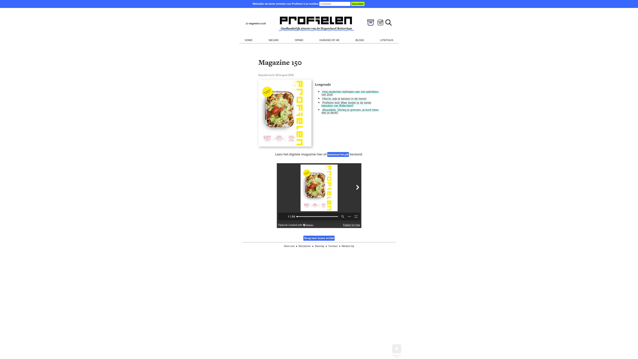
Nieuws (274, 40)
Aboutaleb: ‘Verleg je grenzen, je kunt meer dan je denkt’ (350, 111)
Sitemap (319, 246)
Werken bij (348, 246)
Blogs (360, 40)
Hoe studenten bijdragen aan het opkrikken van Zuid (350, 93)
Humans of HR (329, 40)
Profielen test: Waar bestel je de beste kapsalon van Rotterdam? (346, 104)
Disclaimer (305, 246)
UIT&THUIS (386, 40)
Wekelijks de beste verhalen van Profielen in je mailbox (286, 4)
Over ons (289, 246)
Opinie (299, 40)
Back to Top (397, 356)
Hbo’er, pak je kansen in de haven (344, 98)
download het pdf (338, 154)
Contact (333, 246)
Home (248, 40)
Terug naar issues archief (319, 238)
